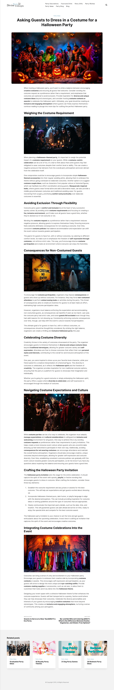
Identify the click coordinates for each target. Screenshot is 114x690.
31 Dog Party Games (69, 662)
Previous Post (39, 619)
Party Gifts (79, 4)
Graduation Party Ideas (17, 663)
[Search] (106, 5)
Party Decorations (52, 4)
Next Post (74, 620)
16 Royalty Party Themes (42, 663)
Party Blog (60, 6)
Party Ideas (49, 6)
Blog (67, 6)
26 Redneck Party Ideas (94, 663)
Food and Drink (66, 4)
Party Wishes (90, 4)
